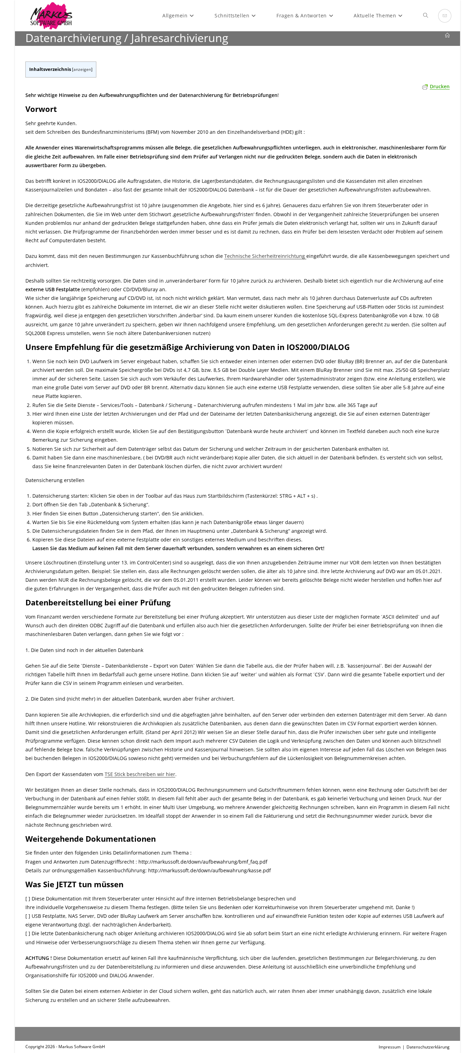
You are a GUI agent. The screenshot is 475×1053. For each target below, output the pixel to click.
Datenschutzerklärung (428, 1047)
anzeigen (82, 69)
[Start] (447, 35)
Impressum (390, 1047)
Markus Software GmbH (81, 1047)
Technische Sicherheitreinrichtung (265, 256)
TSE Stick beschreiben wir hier (140, 774)
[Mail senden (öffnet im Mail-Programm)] (444, 16)
